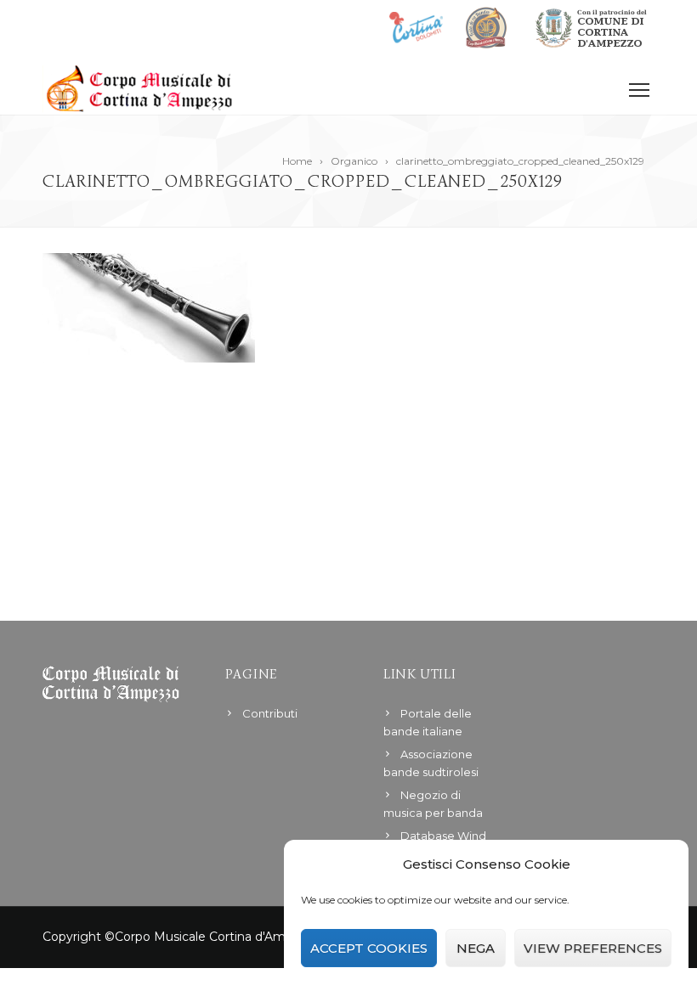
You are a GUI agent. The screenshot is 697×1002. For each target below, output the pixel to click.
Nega (475, 948)
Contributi (270, 713)
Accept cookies (369, 948)
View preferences (593, 948)
